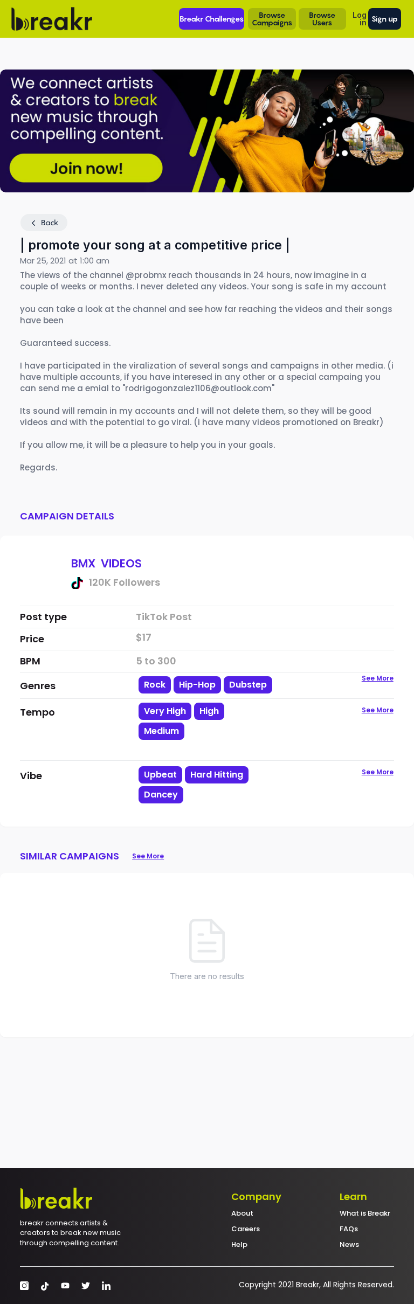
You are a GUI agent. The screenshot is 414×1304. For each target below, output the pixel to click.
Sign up (384, 18)
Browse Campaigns (272, 18)
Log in (360, 18)
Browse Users (322, 18)
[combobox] (204, 730)
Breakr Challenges (212, 18)
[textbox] (204, 749)
